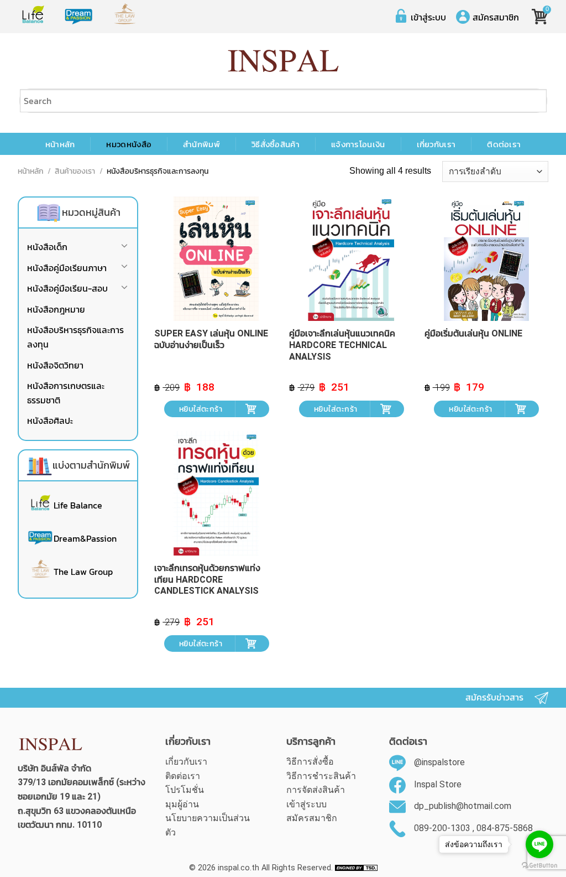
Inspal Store (438, 784)
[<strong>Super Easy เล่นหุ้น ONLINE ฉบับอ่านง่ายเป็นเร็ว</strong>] (216, 258)
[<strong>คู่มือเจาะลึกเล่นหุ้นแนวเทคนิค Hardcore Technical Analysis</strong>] (351, 258)
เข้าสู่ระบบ (428, 17)
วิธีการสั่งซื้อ (310, 761)
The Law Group (83, 571)
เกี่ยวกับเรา (436, 144)
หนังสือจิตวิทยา (55, 365)
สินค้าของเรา (75, 172)
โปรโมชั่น (184, 790)
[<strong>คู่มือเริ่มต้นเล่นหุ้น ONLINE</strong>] (486, 258)
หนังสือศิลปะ (50, 420)
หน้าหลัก (60, 144)
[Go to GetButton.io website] (539, 865)
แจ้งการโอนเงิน (358, 144)
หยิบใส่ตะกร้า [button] (200, 409)
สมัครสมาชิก (496, 17)
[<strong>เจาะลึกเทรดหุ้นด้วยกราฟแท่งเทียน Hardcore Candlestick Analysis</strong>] (216, 493)
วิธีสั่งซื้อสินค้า (275, 144)
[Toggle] (124, 247)
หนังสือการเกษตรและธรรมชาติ (65, 393)
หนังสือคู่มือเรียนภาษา (67, 267)
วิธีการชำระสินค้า (321, 776)
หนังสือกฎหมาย (56, 309)
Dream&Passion (85, 538)
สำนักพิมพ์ (201, 144)
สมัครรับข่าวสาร (494, 697)
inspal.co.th (238, 868)
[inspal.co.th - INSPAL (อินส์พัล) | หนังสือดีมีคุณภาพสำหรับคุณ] (283, 61)
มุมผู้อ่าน (182, 804)
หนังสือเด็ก (47, 246)
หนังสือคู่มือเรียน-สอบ (67, 288)
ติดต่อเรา (504, 144)
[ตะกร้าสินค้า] (539, 12)
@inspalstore (439, 762)
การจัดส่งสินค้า (315, 790)
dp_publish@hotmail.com (462, 806)
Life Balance (78, 505)
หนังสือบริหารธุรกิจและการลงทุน (75, 337)
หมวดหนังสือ (128, 144)
